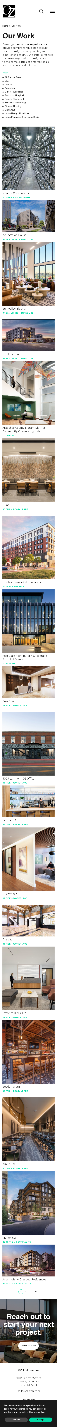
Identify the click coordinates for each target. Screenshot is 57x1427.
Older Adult (10, 110)
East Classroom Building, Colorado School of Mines (24, 657)
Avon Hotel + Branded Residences (24, 1279)
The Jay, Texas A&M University (21, 582)
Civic (7, 81)
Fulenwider (9, 894)
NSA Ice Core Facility (15, 193)
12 (36, 1292)
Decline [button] (16, 1420)
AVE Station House (14, 235)
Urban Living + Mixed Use (17, 114)
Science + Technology (15, 103)
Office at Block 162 (14, 1013)
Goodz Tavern (11, 1086)
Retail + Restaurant (14, 99)
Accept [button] (40, 1420)
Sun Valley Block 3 (14, 308)
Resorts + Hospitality (15, 96)
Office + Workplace (14, 92)
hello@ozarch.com (28, 1390)
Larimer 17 (9, 820)
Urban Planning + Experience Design (22, 117)
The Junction (10, 354)
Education (10, 88)
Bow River (9, 701)
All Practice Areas (13, 78)
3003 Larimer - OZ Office (18, 778)
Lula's (6, 505)
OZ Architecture (28, 1370)
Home (5, 26)
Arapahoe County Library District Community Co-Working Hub (23, 429)
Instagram (28, 1399)
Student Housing (13, 106)
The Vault (8, 939)
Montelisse (9, 1237)
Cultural (8, 85)
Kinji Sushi (9, 1164)
